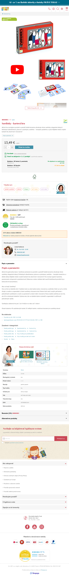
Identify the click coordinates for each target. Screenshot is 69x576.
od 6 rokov (44, 189)
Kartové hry (7, 14)
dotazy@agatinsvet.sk (23, 255)
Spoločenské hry (21, 328)
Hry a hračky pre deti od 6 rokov (26, 336)
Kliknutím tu (6, 236)
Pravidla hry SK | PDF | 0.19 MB (12, 317)
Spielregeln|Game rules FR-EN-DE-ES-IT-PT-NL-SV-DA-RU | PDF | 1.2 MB (23, 320)
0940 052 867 (21, 252)
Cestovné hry (33, 331)
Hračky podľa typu (9, 328)
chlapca (26, 189)
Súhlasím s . (14, 442)
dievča (19, 189)
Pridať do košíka (24, 147)
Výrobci (6, 339)
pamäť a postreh (9, 189)
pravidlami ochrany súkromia (16, 442)
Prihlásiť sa (61, 439)
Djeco (12, 339)
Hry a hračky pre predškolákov (25, 334)
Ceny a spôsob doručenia (20, 153)
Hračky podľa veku (9, 334)
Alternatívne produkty (9, 418)
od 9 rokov (35, 189)
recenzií (12, 218)
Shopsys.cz (44, 570)
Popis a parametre (8, 263)
